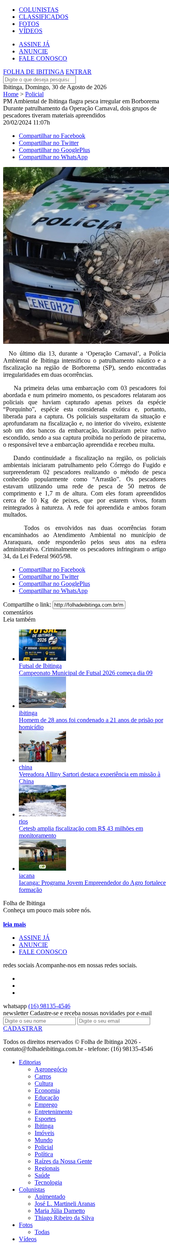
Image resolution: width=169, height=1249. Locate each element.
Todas (42, 1232)
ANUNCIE (33, 51)
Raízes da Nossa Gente (63, 1161)
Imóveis (44, 1133)
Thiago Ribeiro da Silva (64, 1217)
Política (44, 1154)
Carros (43, 1076)
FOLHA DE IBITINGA (33, 71)
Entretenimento (53, 1111)
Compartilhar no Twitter (49, 142)
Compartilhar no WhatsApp (53, 157)
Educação (47, 1097)
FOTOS (29, 23)
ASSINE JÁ (34, 44)
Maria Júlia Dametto (60, 1210)
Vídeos (28, 1239)
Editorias (30, 1062)
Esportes (45, 1118)
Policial (34, 94)
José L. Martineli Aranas (65, 1203)
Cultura (44, 1083)
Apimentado (50, 1196)
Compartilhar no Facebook (52, 135)
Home (10, 94)
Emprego (46, 1104)
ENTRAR (79, 71)
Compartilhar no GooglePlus (54, 150)
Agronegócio (51, 1069)
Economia (47, 1090)
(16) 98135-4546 (49, 1006)
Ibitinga (44, 1125)
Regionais (47, 1168)
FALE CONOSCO (43, 58)
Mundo (44, 1140)
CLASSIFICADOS (43, 16)
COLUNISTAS (39, 9)
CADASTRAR (22, 1028)
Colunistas (32, 1189)
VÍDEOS (30, 31)
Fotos (26, 1224)
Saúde (42, 1175)
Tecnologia (48, 1182)
